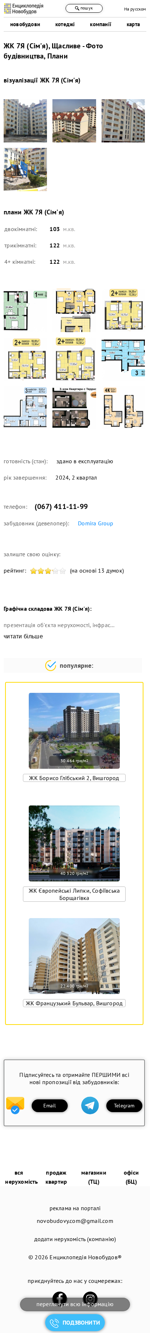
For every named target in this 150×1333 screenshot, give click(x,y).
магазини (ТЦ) (93, 1177)
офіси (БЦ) (131, 1177)
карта (133, 24)
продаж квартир (56, 1177)
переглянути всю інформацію (75, 1304)
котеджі (65, 24)
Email (49, 1105)
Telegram (124, 1105)
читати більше (23, 636)
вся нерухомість (21, 1177)
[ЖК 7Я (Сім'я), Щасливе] (25, 120)
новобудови (25, 24)
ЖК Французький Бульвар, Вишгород (74, 1003)
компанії (100, 24)
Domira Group (95, 523)
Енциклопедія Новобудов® (86, 1257)
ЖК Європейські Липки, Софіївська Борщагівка (74, 894)
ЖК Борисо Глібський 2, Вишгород (74, 777)
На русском (135, 9)
